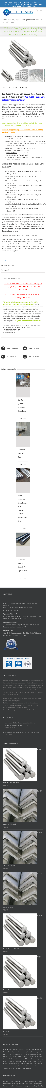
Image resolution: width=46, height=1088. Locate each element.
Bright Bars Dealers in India (28, 239)
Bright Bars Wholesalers (34, 241)
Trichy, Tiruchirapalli (31, 235)
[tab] (23, 261)
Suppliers (15, 251)
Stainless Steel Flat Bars (21, 453)
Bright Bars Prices (21, 241)
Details (23, 418)
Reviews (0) (5, 270)
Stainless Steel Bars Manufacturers (30, 246)
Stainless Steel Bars (14, 246)
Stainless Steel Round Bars (16, 235)
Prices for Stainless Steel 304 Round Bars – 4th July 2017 (22, 732)
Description (4, 261)
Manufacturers (31, 244)
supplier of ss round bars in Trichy (23, 105)
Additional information (7, 265)
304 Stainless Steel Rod (12, 239)
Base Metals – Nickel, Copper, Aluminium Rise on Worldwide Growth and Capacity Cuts (20, 724)
